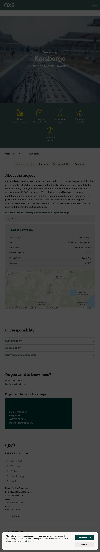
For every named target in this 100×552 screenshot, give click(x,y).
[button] (84, 537)
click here (29, 541)
